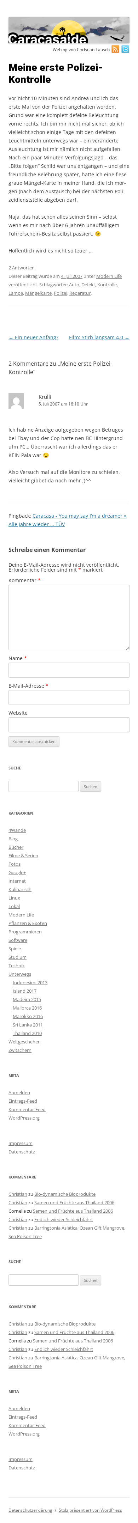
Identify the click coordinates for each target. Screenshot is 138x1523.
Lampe (15, 293)
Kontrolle (107, 284)
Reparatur (80, 293)
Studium (17, 957)
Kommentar (24, 580)
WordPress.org (24, 1118)
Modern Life (109, 276)
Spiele (14, 948)
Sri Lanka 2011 (28, 1025)
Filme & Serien (23, 855)
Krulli (45, 396)
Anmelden (19, 1092)
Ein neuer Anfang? (33, 337)
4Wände (17, 830)
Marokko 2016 (28, 1016)
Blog (13, 838)
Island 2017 (24, 991)
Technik (16, 965)
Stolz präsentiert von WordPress (90, 1510)
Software (17, 940)
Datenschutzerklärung (30, 1510)
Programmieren (25, 931)
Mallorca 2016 (27, 1008)
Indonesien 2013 (30, 982)
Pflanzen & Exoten (27, 923)
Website (18, 712)
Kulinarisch (19, 889)
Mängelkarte (38, 293)
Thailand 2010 (27, 1033)
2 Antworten (21, 267)
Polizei (60, 293)
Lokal (14, 906)
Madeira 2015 (27, 999)
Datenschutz (21, 1152)
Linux (14, 898)
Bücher (15, 847)
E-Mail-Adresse (28, 685)
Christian (17, 1194)
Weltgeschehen (24, 1041)
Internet (17, 881)
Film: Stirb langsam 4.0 (99, 337)
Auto (74, 284)
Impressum (20, 1143)
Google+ (17, 872)
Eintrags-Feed (22, 1101)
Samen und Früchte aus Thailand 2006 (74, 1202)
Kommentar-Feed (27, 1109)
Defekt (88, 284)
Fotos (14, 864)
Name (17, 658)
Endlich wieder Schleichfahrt (63, 1219)
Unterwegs (19, 974)
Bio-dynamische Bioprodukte (65, 1194)
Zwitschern (19, 1050)
